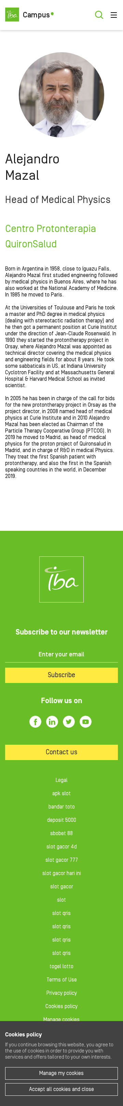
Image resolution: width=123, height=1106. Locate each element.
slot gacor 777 (61, 860)
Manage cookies (61, 1020)
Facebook (35, 722)
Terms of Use (61, 980)
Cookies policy (61, 1006)
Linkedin (52, 722)
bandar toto (62, 807)
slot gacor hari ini (61, 873)
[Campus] (61, 579)
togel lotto (61, 966)
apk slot (61, 793)
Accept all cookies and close (61, 1089)
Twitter (69, 722)
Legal (62, 780)
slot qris (61, 913)
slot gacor (61, 887)
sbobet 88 (61, 833)
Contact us (61, 752)
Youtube (86, 722)
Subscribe (61, 675)
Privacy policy (61, 993)
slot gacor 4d (61, 847)
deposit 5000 (61, 820)
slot (61, 900)
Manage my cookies (61, 1073)
